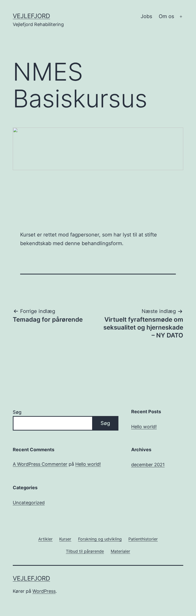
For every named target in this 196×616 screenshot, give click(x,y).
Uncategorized (29, 502)
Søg (17, 412)
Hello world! (144, 426)
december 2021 (148, 464)
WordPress (44, 591)
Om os (166, 16)
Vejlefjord (31, 16)
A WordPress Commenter (40, 464)
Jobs (146, 16)
